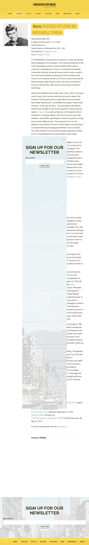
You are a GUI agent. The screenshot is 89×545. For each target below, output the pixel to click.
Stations (48, 13)
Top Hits (19, 13)
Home (10, 13)
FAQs (57, 13)
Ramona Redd (37, 415)
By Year (38, 13)
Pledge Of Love (50, 51)
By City (28, 13)
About (78, 13)
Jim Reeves (40, 112)
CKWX (53, 42)
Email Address (8, 519)
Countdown (62, 426)
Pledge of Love (74, 177)
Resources (67, 13)
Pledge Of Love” (43, 54)
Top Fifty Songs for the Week (44, 418)
